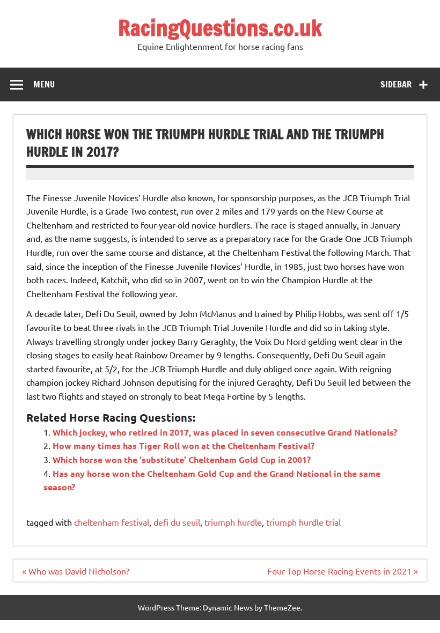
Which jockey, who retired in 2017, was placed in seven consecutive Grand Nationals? (225, 432)
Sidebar (396, 84)
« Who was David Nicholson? (75, 570)
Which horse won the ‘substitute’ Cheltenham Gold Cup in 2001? (182, 459)
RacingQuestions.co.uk (220, 27)
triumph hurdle (233, 522)
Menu (44, 84)
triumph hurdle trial (303, 522)
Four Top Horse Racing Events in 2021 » (342, 570)
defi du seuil (176, 522)
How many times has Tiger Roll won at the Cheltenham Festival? (183, 445)
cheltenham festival (111, 522)
